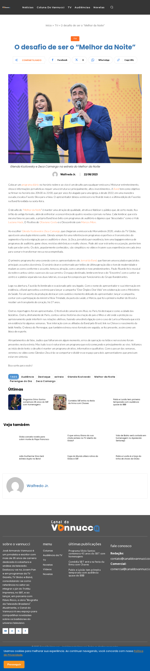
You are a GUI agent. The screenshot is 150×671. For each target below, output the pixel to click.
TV (56, 25)
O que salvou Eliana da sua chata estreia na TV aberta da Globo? (82, 438)
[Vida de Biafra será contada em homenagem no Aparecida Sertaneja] (107, 438)
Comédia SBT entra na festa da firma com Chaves (81, 402)
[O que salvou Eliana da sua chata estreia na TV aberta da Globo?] (59, 438)
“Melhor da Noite (32, 209)
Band (116, 188)
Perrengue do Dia (21, 381)
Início (49, 25)
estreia (59, 377)
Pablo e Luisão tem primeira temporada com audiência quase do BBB (126, 402)
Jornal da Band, (88, 260)
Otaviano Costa (48, 222)
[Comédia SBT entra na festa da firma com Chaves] (59, 402)
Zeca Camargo (45, 381)
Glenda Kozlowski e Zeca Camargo (41, 231)
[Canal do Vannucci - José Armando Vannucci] (6, 7)
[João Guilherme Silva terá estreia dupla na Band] (10, 457)
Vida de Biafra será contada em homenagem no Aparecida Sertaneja (131, 438)
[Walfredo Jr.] (55, 174)
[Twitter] (18, 631)
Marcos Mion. (88, 222)
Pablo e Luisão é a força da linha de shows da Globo (128, 457)
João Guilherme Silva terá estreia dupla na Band (31, 457)
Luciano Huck (15, 222)
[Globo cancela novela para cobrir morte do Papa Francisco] (10, 438)
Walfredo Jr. (68, 174)
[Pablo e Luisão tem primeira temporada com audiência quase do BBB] (104, 402)
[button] (111, 7)
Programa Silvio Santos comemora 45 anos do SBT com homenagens (35, 402)
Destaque (44, 377)
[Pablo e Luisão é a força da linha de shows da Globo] (107, 457)
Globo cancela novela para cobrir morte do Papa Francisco (34, 438)
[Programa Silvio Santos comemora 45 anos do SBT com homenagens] (14, 402)
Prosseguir (14, 664)
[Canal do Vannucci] (75, 527)
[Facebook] (25, 631)
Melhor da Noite (104, 377)
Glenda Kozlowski (79, 377)
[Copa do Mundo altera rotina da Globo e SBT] (59, 457)
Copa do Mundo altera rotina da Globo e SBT (83, 457)
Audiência (27, 377)
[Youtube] (5, 631)
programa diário (30, 184)
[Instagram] (12, 631)
